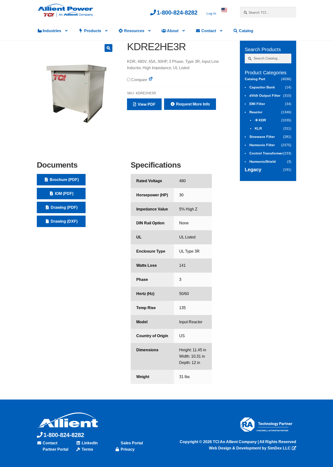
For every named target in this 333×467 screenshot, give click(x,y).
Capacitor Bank (262, 87)
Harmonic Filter (262, 145)
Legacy (253, 169)
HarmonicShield (262, 161)
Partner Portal (55, 449)
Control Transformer (266, 153)
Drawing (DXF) (64, 221)
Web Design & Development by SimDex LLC (250, 448)
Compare (138, 80)
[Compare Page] (150, 80)
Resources (133, 31)
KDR (262, 120)
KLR (258, 128)
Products (92, 31)
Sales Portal (131, 443)
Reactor (255, 112)
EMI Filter (257, 104)
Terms (87, 449)
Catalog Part (255, 79)
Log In (211, 13)
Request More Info (192, 104)
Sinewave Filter (262, 137)
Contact (208, 31)
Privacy (127, 449)
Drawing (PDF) (64, 207)
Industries (51, 31)
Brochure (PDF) (64, 180)
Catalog (245, 31)
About (172, 31)
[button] (108, 48)
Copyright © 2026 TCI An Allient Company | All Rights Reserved (238, 442)
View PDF (146, 104)
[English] (224, 10)
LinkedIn (89, 443)
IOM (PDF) (63, 193)
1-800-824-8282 (177, 12)
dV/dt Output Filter (264, 95)
